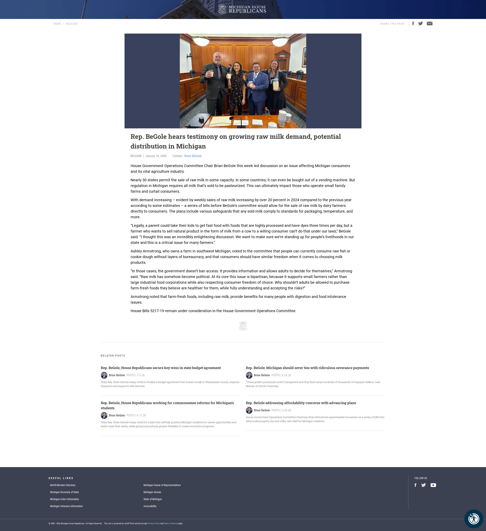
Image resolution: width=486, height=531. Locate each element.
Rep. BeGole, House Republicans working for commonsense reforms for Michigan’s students (167, 405)
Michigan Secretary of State (64, 492)
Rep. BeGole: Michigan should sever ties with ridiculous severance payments (307, 367)
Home (57, 23)
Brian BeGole (193, 156)
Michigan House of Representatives (162, 485)
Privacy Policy (154, 523)
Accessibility (150, 506)
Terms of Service (171, 523)
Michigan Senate (152, 492)
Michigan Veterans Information (66, 506)
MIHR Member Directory (62, 485)
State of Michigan (153, 499)
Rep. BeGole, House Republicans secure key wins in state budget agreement (161, 367)
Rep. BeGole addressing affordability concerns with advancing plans (301, 403)
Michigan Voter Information (64, 499)
